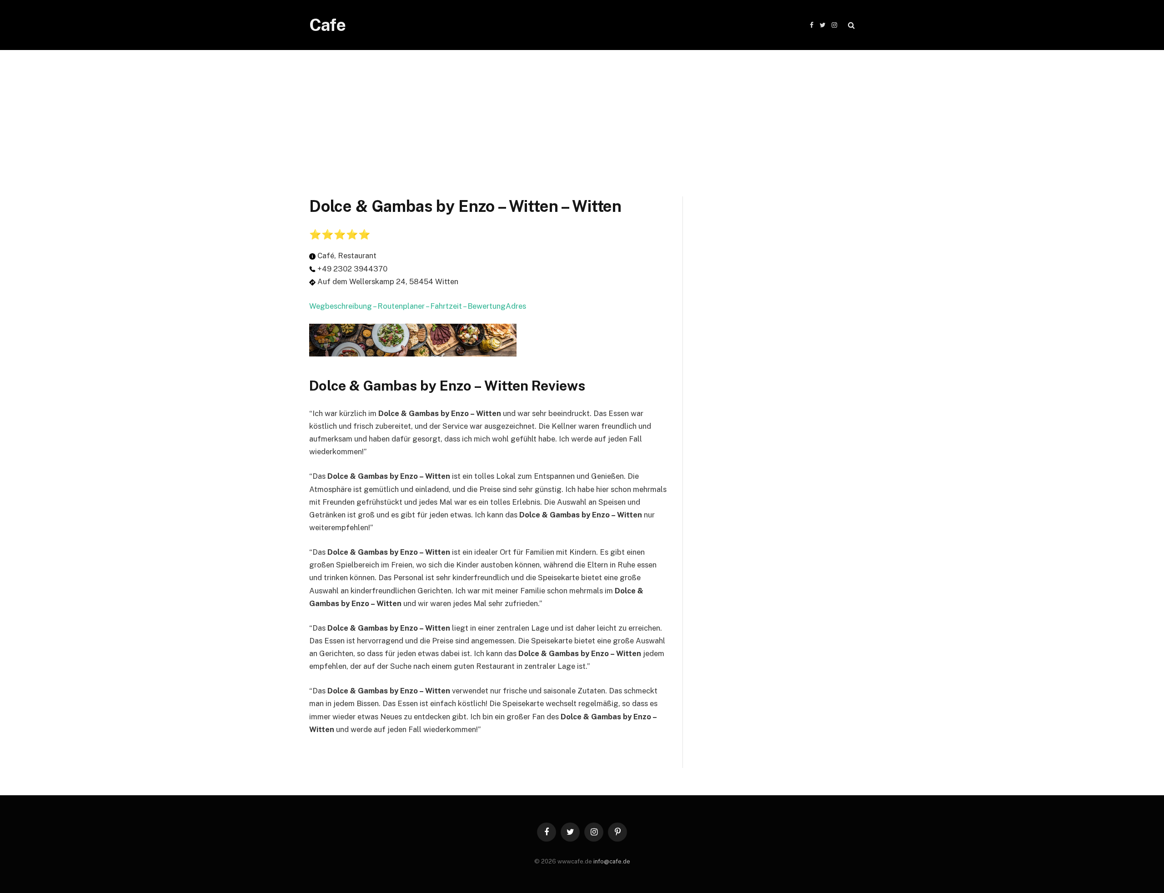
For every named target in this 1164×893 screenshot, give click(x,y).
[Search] (850, 25)
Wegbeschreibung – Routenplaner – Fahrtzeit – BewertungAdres (417, 306)
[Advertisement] (582, 113)
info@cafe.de (611, 861)
